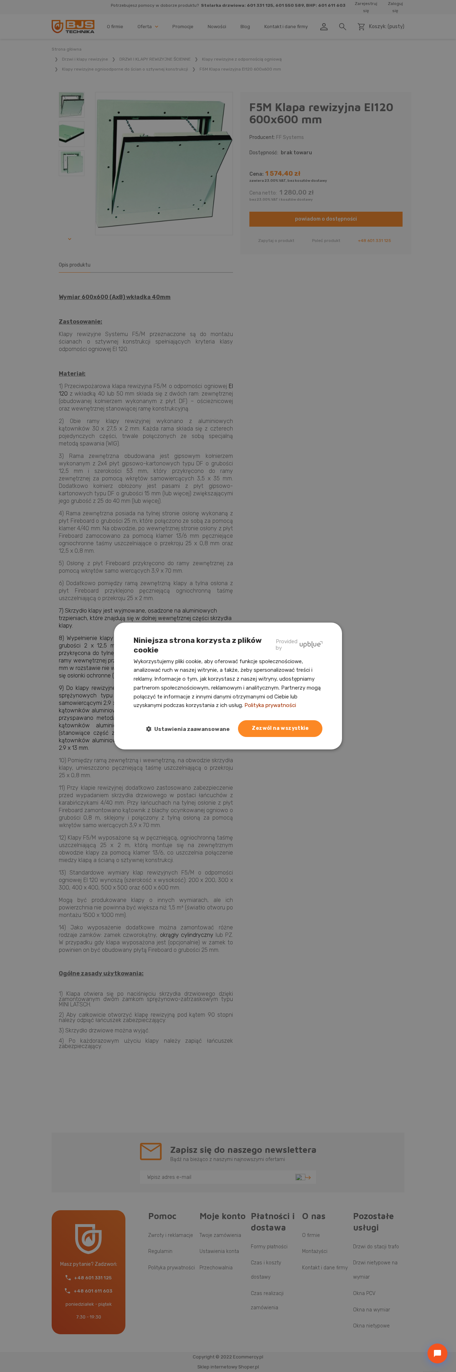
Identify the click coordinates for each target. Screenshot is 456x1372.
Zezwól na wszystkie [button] (280, 728)
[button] (190, 729)
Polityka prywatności (270, 705)
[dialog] (228, 686)
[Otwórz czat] (437, 1353)
